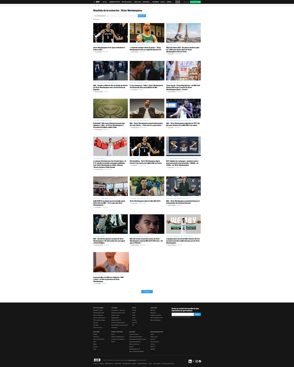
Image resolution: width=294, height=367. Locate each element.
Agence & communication (175, 158)
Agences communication (99, 317)
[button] (94, 2)
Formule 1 (134, 320)
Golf (133, 325)
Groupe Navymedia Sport (156, 331)
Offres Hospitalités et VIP (156, 317)
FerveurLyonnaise (154, 341)
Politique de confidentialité (168, 363)
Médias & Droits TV (189, 158)
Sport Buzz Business (98, 307)
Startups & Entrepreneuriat (118, 312)
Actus (95, 120)
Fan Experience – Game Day (118, 310)
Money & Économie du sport (179, 198)
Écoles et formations (98, 315)
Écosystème (96, 331)
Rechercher (142, 15)
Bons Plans (95, 325)
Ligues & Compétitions (98, 339)
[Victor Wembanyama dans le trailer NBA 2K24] (147, 186)
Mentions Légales (157, 363)
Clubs (94, 341)
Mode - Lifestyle (140, 120)
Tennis (133, 317)
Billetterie (152, 310)
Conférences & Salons (155, 315)
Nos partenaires (117, 363)
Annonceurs (101, 363)
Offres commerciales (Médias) (136, 351)
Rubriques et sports (98, 310)
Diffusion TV (153, 312)
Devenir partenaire (109, 363)
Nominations (114, 327)
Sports (134, 307)
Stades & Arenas (115, 315)
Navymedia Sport (132, 360)
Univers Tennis (153, 336)
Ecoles (94, 349)
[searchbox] (115, 15)
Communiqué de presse (135, 341)
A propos (95, 363)
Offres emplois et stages (99, 320)
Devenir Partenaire (134, 334)
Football (134, 310)
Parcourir (147, 291)
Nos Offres (132, 331)
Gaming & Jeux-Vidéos (141, 198)
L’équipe (134, 363)
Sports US (110, 120)
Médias (95, 344)
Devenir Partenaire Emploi (135, 336)
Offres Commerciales (155, 320)
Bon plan (131, 346)
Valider (197, 314)
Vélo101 (152, 334)
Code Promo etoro (97, 327)
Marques (95, 334)
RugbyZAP (152, 349)
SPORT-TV (152, 346)
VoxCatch (152, 339)
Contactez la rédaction (142, 363)
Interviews (95, 322)
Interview (102, 198)
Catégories (114, 307)
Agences (95, 346)
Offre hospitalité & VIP (134, 349)
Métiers (113, 341)
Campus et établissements (117, 336)
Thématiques (153, 307)
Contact (150, 363)
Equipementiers (103, 120)
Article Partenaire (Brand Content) (137, 339)
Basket (98, 120)
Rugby (133, 312)
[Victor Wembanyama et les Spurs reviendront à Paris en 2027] (110, 33)
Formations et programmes (117, 339)
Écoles (112, 334)
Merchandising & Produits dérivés (180, 120)
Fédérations (96, 336)
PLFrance (152, 344)
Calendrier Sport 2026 (98, 312)
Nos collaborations (127, 363)
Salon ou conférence (134, 344)
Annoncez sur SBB (195, 2)
